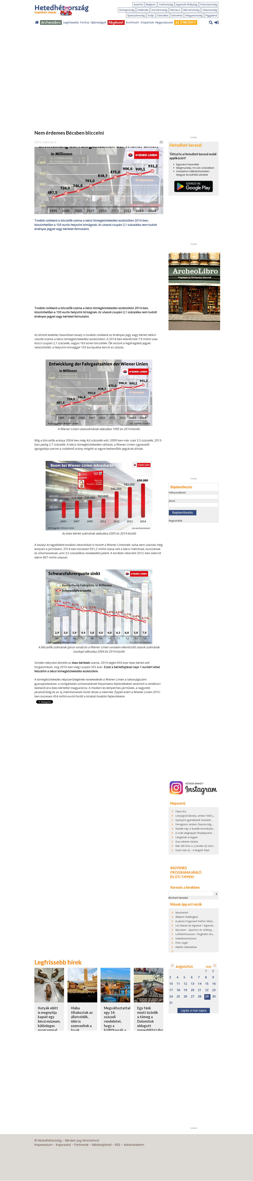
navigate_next (216, 894)
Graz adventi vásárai (186, 841)
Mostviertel (181, 912)
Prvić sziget (181, 942)
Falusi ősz (180, 811)
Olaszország (210, 10)
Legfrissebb (71, 22)
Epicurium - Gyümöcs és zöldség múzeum (198, 929)
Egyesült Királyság (186, 4)
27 (192, 996)
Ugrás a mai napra (193, 1010)
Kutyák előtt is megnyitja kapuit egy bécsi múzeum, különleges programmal (49, 1019)
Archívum (132, 22)
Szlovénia (176, 15)
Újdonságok (98, 22)
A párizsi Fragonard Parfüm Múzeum (195, 921)
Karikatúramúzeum (186, 938)
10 (171, 984)
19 (185, 990)
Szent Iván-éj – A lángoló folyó (192, 850)
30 (214, 996)
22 (207, 990)
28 (199, 996)
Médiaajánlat (102, 1145)
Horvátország (159, 10)
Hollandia (143, 10)
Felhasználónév (177, 492)
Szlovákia (162, 15)
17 (171, 990)
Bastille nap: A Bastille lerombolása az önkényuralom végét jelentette (214, 828)
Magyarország (194, 15)
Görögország (126, 10)
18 (178, 990)
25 (178, 996)
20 (192, 990)
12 (185, 984)
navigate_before (172, 965)
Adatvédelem (134, 1145)
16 (214, 984)
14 (199, 984)
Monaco (175, 10)
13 (192, 984)
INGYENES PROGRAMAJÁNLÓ (185, 870)
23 (214, 990)
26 (185, 996)
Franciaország (208, 4)
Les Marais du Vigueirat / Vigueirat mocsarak (200, 925)
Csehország (166, 4)
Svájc (151, 15)
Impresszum (43, 1145)
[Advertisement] (99, 268)
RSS (117, 1145)
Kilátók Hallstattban (186, 947)
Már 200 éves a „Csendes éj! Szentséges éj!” (200, 845)
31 (171, 1003)
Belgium (151, 4)
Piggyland (211, 15)
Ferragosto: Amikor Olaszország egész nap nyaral (203, 824)
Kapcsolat (63, 1145)
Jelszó (172, 500)
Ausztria (138, 4)
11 (178, 984)
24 (171, 996)
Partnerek (81, 1145)
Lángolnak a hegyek (186, 837)
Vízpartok (147, 22)
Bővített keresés (178, 898)
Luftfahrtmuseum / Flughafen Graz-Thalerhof (200, 934)
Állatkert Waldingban (186, 916)
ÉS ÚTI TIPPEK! (182, 877)
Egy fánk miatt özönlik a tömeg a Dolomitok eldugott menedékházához (151, 1019)
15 (207, 984)
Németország (191, 10)
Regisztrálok (175, 520)
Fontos (84, 22)
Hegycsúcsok (164, 22)
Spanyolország (136, 15)
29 (207, 996)
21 (199, 990)
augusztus (184, 966)
